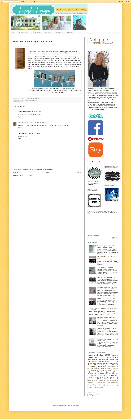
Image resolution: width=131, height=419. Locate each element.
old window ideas (103, 373)
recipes (93, 366)
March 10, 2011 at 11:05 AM (38, 123)
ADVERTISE (59, 32)
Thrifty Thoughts (105, 368)
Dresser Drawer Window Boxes (106, 277)
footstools (114, 380)
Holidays (90, 382)
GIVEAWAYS (48, 32)
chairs (107, 378)
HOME (13, 32)
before (93, 385)
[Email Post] (22, 98)
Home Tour (115, 373)
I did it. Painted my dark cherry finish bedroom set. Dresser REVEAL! (107, 288)
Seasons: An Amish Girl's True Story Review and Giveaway (107, 329)
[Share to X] (18, 101)
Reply (19, 117)
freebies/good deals (102, 385)
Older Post (78, 172)
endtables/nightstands (104, 365)
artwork (116, 370)
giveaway (110, 372)
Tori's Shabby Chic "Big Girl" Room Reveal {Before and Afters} (107, 246)
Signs (95, 368)
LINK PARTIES (36, 32)
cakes (95, 380)
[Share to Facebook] (20, 101)
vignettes (90, 387)
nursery (108, 380)
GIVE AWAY (112, 377)
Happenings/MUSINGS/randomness (99, 361)
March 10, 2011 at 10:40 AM (33, 111)
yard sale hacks (97, 387)
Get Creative (110, 359)
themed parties (104, 384)
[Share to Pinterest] (22, 101)
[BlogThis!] (16, 101)
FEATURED (70, 32)
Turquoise (93, 375)
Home (47, 172)
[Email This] (15, 101)
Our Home (93, 372)
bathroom (101, 380)
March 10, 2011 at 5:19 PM (32, 133)
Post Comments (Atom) (26, 175)
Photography (103, 375)
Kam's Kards (97, 382)
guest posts (115, 382)
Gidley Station (113, 384)
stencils (90, 363)
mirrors (95, 378)
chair (116, 365)
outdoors (114, 378)
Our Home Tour (24, 32)
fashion (102, 372)
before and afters (33, 100)
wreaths (89, 380)
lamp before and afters (104, 370)
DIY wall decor (111, 366)
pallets (96, 384)
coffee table (102, 377)
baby (89, 378)
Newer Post (16, 172)
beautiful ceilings (106, 382)
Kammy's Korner (34, 98)
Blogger (76, 406)
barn (89, 385)
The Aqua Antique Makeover (105, 267)
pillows (101, 378)
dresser (101, 366)
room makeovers (102, 363)
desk (89, 368)
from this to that (112, 385)
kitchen (91, 384)
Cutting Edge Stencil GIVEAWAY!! (106, 298)
